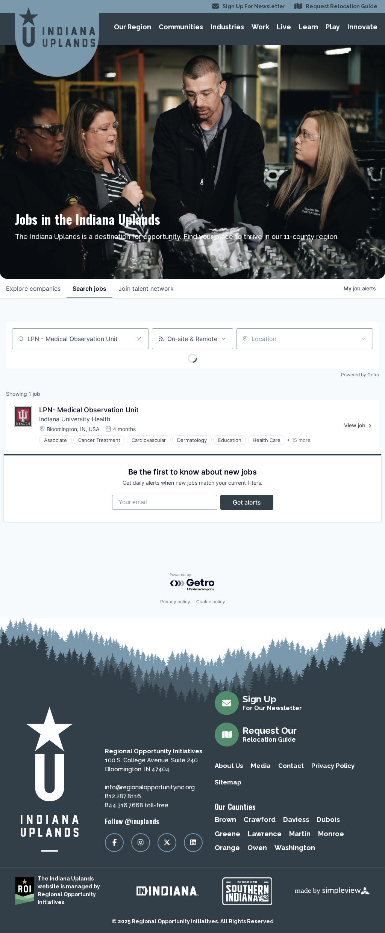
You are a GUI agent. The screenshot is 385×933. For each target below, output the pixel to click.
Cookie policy (210, 601)
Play (333, 27)
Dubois (328, 819)
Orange (227, 848)
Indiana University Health (74, 419)
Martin (300, 834)
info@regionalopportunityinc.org (150, 787)
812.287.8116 (123, 796)
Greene (227, 834)
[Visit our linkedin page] (193, 842)
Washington (294, 848)
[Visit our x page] (167, 842)
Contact (291, 765)
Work (260, 27)
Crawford (260, 819)
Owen (257, 848)
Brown (225, 819)
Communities (181, 27)
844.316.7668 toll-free (136, 805)
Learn (308, 27)
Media (261, 765)
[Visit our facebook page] (114, 842)
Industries (227, 27)
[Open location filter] (363, 339)
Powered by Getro (360, 374)
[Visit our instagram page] (140, 842)
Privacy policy (175, 601)
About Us (229, 765)
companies (33, 288)
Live (284, 27)
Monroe (331, 834)
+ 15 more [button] (299, 440)
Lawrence (265, 834)
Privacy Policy (333, 765)
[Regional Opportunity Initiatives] (57, 27)
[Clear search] (139, 339)
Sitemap (228, 782)
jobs (89, 288)
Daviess (296, 819)
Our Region (132, 27)
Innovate (362, 27)
